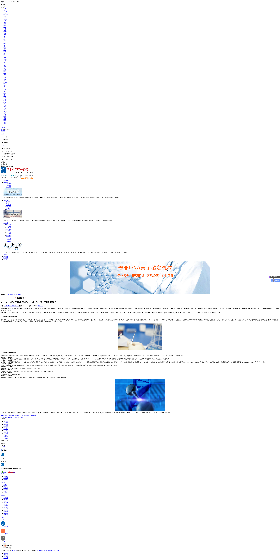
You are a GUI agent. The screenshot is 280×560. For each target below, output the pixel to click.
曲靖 (5, 117)
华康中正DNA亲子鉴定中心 (11, 306)
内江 (5, 91)
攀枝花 (5, 82)
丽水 (5, 57)
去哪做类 (8, 205)
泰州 (5, 39)
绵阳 (5, 86)
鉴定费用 (8, 233)
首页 (2, 129)
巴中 (5, 103)
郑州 (5, 68)
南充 (5, 94)
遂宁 (5, 89)
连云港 (5, 31)
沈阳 (5, 16)
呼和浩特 (6, 14)
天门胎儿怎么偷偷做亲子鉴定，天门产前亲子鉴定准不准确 (18, 415)
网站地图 (50, 550)
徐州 (5, 25)
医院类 (8, 209)
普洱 (5, 120)
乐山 (5, 93)
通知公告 (8, 238)
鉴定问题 (8, 235)
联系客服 (3, 131)
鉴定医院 (8, 232)
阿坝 (5, 106)
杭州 (5, 42)
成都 (5, 79)
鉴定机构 (8, 227)
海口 (5, 76)
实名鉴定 (8, 236)
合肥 (5, 60)
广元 (5, 88)
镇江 (5, 37)
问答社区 (6, 200)
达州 (5, 100)
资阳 (5, 105)
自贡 (5, 80)
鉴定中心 (6, 259)
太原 (5, 13)
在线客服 (3, 162)
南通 (5, 30)
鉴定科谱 (6, 223)
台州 (5, 56)
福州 (5, 62)
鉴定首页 (6, 180)
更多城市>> (4, 127)
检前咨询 (2, 134)
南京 (5, 22)
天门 (2, 2)
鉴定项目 (6, 182)
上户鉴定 (8, 229)
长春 (5, 17)
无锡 (5, 24)
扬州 (5, 36)
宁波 (5, 43)
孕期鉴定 (8, 226)
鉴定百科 (8, 230)
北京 (5, 8)
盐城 (5, 34)
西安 (5, 123)
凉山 (5, 109)
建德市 (5, 59)
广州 (5, 73)
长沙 (5, 71)
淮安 (5, 33)
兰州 (5, 125)
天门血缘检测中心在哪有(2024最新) (12, 417)
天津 (5, 10)
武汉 (5, 70)
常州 (5, 27)
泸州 (5, 83)
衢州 (5, 53)
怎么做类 (8, 206)
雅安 (5, 102)
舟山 (5, 54)
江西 (5, 63)
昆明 (5, 116)
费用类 (8, 208)
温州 (5, 45)
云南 (5, 114)
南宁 (5, 74)
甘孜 (5, 108)
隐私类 (8, 202)
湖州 (5, 48)
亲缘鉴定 (8, 185)
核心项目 (2, 145)
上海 (5, 20)
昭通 (5, 119)
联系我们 (6, 258)
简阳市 (5, 111)
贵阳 (5, 113)
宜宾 (5, 97)
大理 (5, 122)
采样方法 (6, 254)
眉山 (5, 96)
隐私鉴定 (8, 224)
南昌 (5, 65)
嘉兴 (5, 47)
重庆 (5, 77)
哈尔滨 (5, 19)
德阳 (5, 85)
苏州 (5, 28)
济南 (5, 66)
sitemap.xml (56, 550)
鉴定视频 (8, 240)
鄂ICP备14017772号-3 (42, 550)
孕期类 (8, 203)
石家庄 (5, 11)
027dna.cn (14, 550)
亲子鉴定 (8, 183)
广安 (5, 99)
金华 (5, 51)
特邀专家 (8, 241)
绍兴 (5, 50)
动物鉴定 (8, 187)
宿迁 (5, 40)
